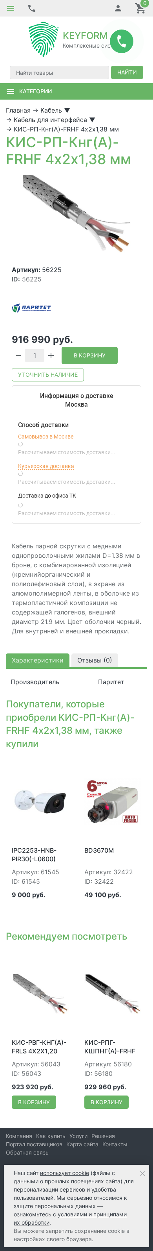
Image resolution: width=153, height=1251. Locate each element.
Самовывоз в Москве (45, 436)
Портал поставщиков (34, 1144)
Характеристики (38, 660)
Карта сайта (82, 1144)
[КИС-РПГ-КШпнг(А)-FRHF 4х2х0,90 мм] (112, 993)
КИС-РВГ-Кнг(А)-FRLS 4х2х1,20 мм (39, 1051)
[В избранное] (62, 765)
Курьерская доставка (46, 466)
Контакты (115, 1144)
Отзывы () (94, 660)
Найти (127, 72)
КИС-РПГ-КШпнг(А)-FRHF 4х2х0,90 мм (109, 1051)
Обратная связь (27, 1152)
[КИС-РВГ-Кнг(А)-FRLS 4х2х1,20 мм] (40, 993)
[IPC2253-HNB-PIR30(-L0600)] (40, 801)
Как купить (51, 1136)
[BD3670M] (112, 801)
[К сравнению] (50, 765)
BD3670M (99, 850)
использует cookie (64, 1173)
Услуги (78, 1136)
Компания (19, 1136)
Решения (103, 1136)
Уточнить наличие (48, 374)
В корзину (90, 355)
